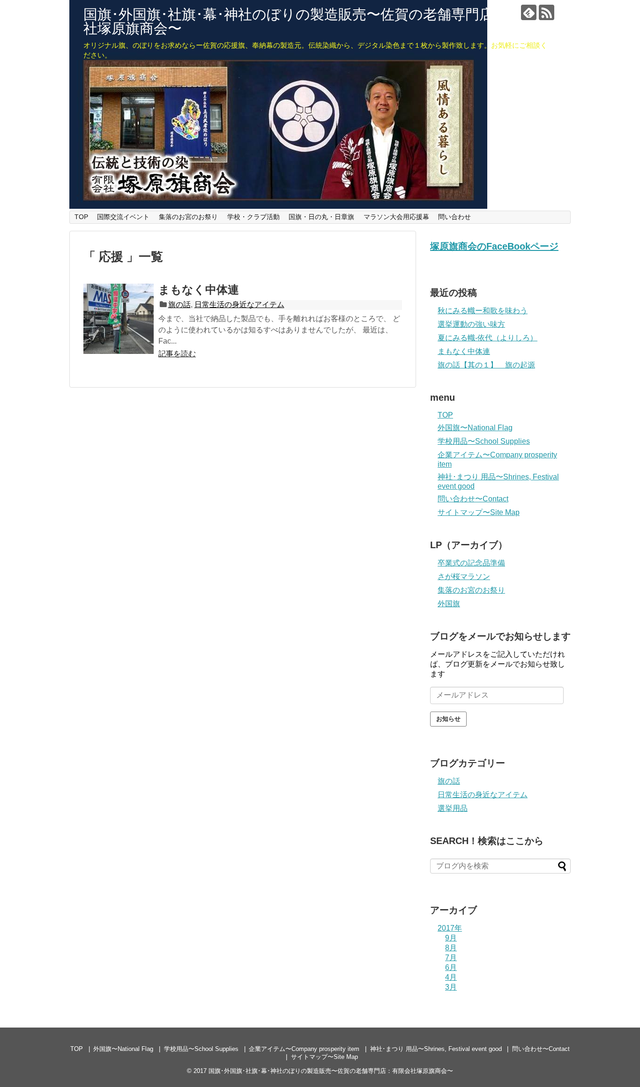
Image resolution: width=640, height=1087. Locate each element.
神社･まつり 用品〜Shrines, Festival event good (436, 1048)
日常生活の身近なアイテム (239, 304)
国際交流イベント (123, 216)
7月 (451, 958)
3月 (451, 987)
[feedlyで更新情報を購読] (528, 12)
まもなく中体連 (198, 289)
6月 (451, 967)
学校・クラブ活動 (253, 216)
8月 (451, 948)
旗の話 (179, 304)
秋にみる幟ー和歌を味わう (483, 311)
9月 (451, 938)
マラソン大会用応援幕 (396, 216)
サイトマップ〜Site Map (479, 512)
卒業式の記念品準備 (471, 563)
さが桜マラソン (464, 576)
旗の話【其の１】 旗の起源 (486, 365)
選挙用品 (453, 808)
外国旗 (449, 604)
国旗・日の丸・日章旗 (321, 216)
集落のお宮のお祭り (188, 216)
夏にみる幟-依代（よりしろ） (487, 338)
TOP (81, 216)
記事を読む (177, 354)
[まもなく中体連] (118, 319)
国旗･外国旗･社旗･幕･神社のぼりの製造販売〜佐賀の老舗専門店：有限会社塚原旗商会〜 (316, 21)
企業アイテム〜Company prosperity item (304, 1048)
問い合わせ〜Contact (473, 499)
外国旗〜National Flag (475, 428)
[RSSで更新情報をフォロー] (546, 12)
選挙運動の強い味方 (471, 324)
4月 (451, 977)
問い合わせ (454, 216)
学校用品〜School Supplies (484, 441)
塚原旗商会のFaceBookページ (494, 246)
